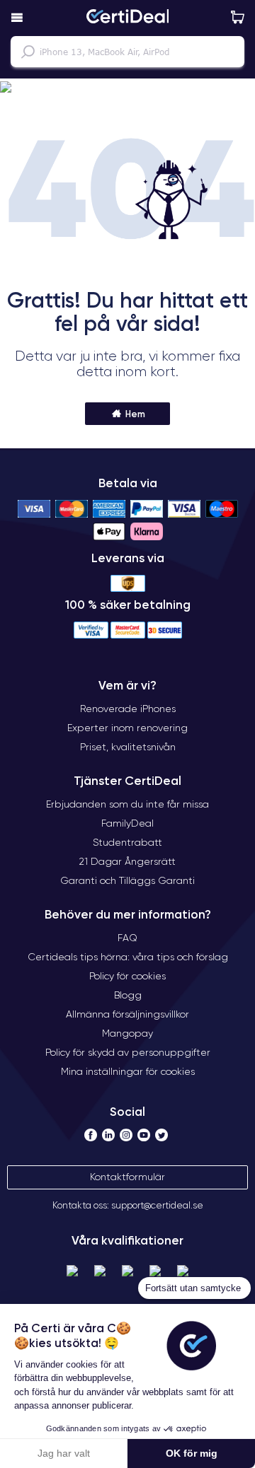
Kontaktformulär (127, 1176)
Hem (134, 413)
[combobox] (127, 51)
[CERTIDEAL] (127, 17)
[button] (127, 87)
